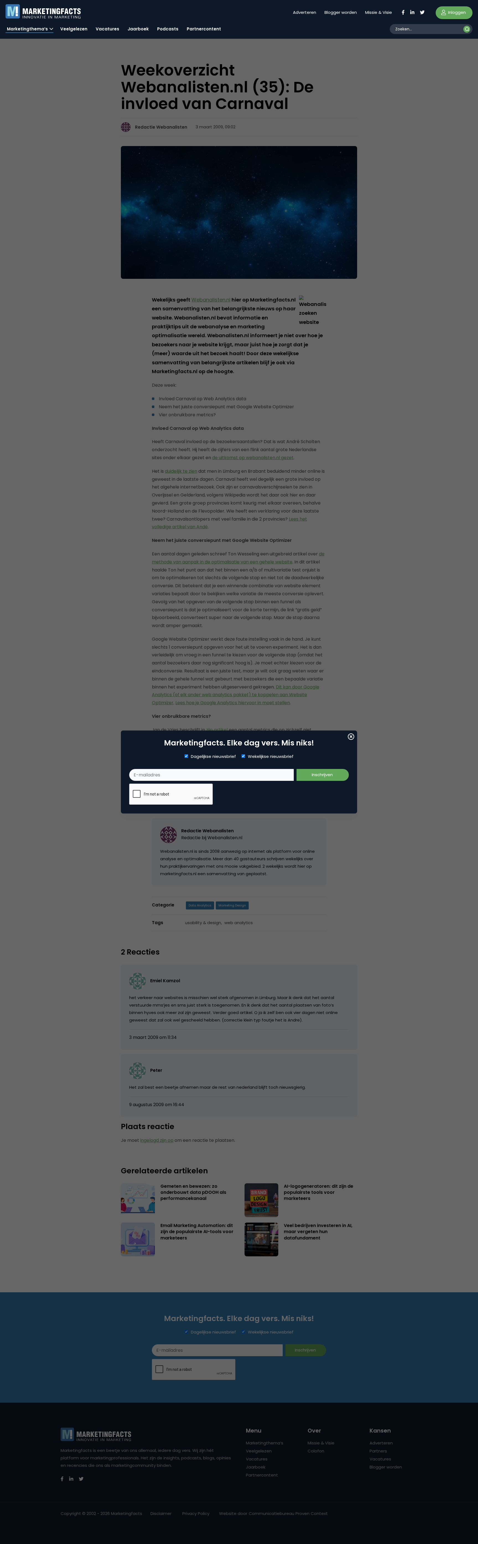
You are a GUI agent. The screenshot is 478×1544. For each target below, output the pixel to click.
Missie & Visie (378, 12)
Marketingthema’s (27, 29)
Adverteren (304, 12)
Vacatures (107, 29)
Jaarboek (138, 29)
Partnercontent (204, 29)
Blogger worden (340, 12)
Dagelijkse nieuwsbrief (213, 756)
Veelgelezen (73, 29)
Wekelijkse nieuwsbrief (270, 756)
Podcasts (167, 29)
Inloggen (456, 12)
